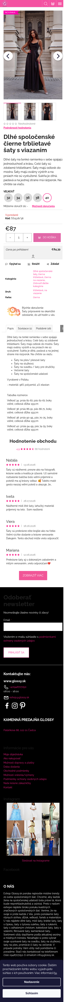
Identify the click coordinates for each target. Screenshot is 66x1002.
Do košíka (49, 237)
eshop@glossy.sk (19, 697)
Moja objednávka (13, 754)
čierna (36, 297)
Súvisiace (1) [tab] (25, 328)
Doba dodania (12, 766)
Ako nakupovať (12, 758)
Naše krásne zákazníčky (17, 783)
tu (55, 973)
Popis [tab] (10, 328)
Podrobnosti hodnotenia (17, 127)
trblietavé (38, 290)
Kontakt (8, 787)
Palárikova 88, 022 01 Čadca (20, 730)
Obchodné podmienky (16, 770)
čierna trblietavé (39, 276)
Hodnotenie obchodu (33, 441)
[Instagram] (14, 705)
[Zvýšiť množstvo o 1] (27, 237)
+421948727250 (17, 687)
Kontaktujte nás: (17, 674)
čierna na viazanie (42, 279)
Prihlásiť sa (16, 652)
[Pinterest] (22, 705)
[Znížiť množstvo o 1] (10, 237)
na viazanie (40, 292)
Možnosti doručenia (43, 206)
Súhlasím (32, 993)
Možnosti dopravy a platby (19, 762)
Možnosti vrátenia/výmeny (19, 775)
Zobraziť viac (33, 575)
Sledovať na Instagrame (35, 860)
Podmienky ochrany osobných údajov (25, 779)
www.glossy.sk (15, 681)
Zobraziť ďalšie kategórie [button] (41, 285)
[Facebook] (7, 705)
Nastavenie (31, 982)
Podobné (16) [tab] (43, 328)
